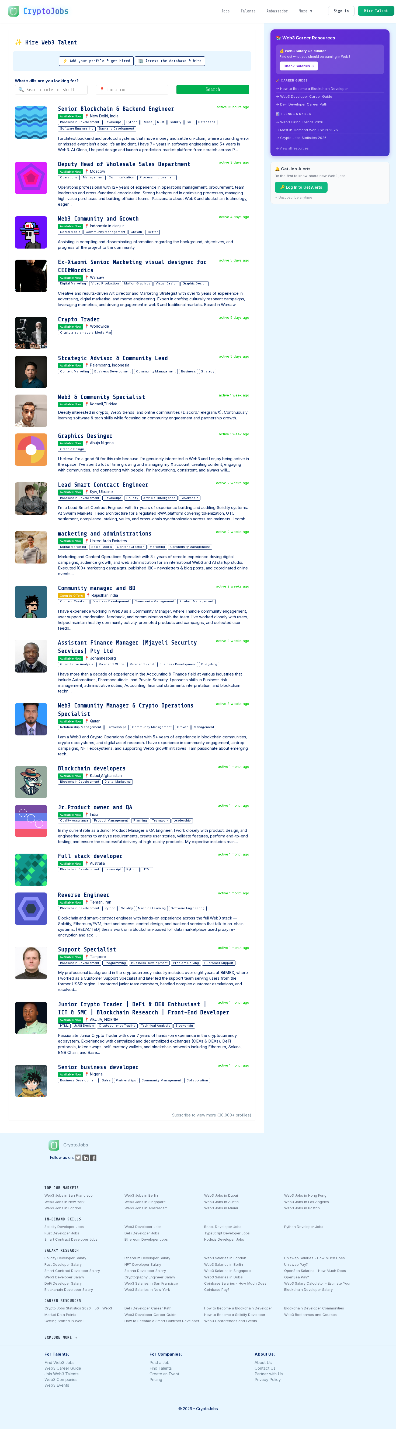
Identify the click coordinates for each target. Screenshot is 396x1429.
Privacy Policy (268, 1379)
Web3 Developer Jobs (143, 1226)
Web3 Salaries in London (225, 1258)
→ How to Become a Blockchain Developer (312, 88)
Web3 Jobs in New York (64, 1202)
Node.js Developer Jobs (224, 1239)
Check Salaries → (298, 66)
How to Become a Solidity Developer (234, 1314)
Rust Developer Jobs (61, 1233)
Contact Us (265, 1368)
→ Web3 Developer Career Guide (304, 96)
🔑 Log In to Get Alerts (301, 187)
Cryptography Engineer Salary (149, 1277)
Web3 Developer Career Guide (150, 1314)
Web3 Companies (61, 1379)
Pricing (156, 1379)
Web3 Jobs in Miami (221, 1208)
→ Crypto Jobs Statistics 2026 (301, 137)
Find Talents (161, 1368)
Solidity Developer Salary (65, 1258)
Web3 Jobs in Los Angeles (306, 1202)
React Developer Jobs (222, 1226)
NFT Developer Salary (142, 1264)
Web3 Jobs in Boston (302, 1208)
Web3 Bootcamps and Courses (310, 1314)
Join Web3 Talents (61, 1373)
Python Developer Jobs (303, 1226)
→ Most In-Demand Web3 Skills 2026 (307, 130)
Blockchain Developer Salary (68, 1289)
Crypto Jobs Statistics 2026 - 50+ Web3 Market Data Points (78, 1311)
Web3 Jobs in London (62, 1208)
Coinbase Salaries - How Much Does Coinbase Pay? (235, 1286)
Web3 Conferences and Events (230, 1321)
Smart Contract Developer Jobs (71, 1239)
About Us (263, 1362)
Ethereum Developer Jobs (146, 1239)
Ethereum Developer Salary (147, 1258)
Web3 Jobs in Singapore (145, 1202)
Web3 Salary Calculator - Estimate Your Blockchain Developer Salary (317, 1286)
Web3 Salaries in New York (147, 1289)
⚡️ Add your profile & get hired (96, 61)
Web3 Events (56, 1385)
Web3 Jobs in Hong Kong (305, 1195)
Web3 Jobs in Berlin (141, 1195)
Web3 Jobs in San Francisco (68, 1195)
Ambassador (277, 11)
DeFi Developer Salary (63, 1283)
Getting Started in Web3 (64, 1321)
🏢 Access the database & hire (170, 61)
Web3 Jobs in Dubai (221, 1195)
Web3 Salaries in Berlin (223, 1264)
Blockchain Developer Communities (314, 1308)
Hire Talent (376, 11)
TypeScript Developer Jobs (227, 1233)
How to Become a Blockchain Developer (238, 1308)
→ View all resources (292, 148)
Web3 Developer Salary (64, 1277)
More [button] (304, 11)
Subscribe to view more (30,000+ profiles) (211, 1115)
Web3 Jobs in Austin (221, 1202)
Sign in (341, 11)
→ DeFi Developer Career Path (301, 104)
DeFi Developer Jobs (141, 1233)
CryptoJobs (46, 11)
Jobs (225, 11)
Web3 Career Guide (62, 1368)
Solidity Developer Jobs (64, 1226)
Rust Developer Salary (63, 1264)
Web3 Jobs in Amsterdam (146, 1208)
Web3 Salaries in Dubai (223, 1277)
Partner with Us (269, 1373)
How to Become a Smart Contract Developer (161, 1321)
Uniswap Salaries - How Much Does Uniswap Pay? (314, 1261)
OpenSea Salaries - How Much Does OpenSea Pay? (315, 1273)
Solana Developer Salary (145, 1270)
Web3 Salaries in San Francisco (151, 1283)
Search (213, 89)
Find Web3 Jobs (59, 1362)
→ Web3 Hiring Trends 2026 (299, 122)
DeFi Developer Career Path (148, 1308)
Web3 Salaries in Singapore (227, 1270)
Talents (248, 11)
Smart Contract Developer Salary (72, 1270)
